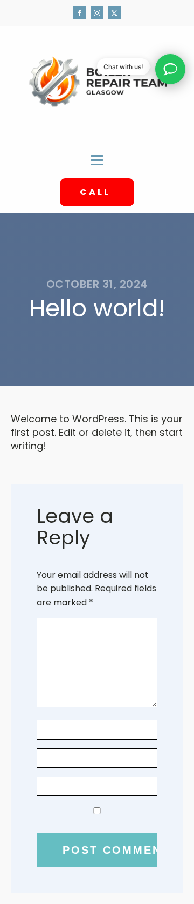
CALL (97, 192)
